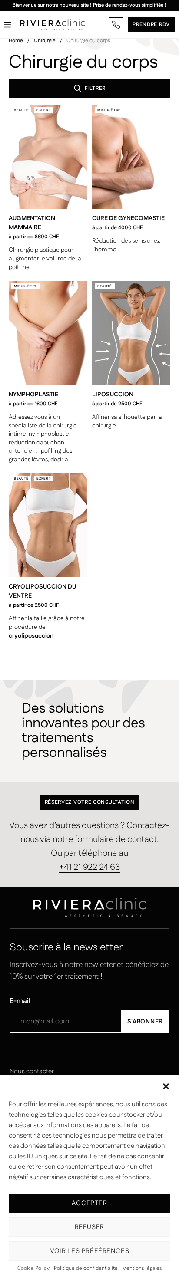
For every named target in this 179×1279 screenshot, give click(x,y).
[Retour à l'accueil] (52, 24)
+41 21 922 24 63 (89, 867)
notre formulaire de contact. (106, 839)
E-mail (20, 1001)
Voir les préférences (89, 1251)
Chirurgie (45, 40)
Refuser (90, 1227)
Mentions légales (142, 1268)
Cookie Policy (33, 1268)
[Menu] (7, 24)
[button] (166, 1086)
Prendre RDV (151, 24)
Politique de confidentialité (86, 1268)
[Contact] (116, 24)
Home (16, 40)
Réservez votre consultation (90, 802)
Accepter (89, 1203)
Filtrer (95, 88)
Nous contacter (32, 1071)
